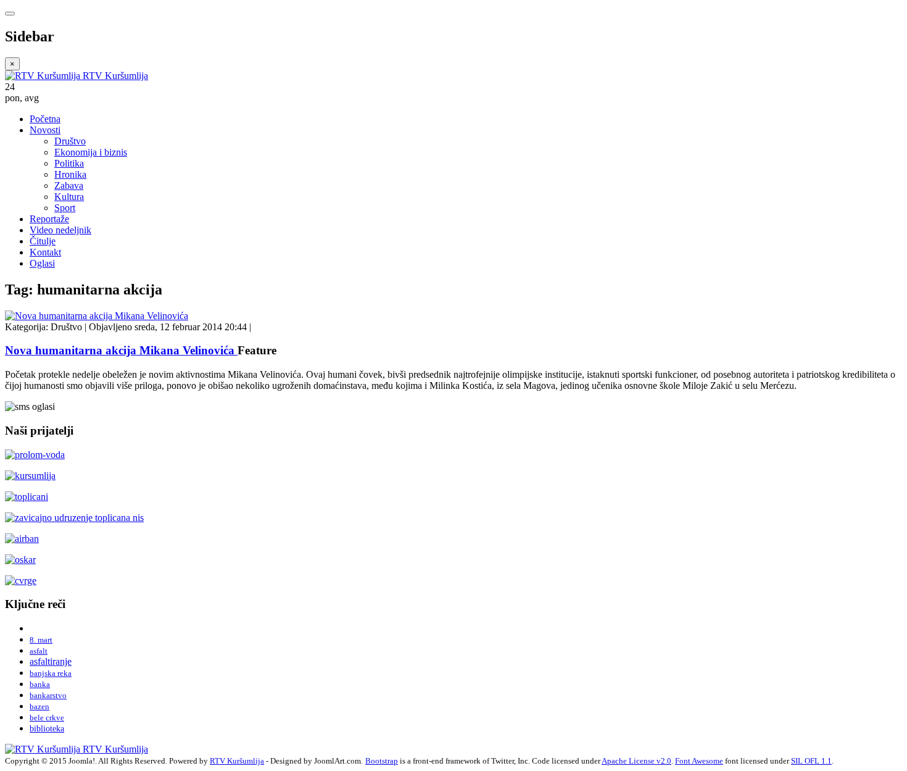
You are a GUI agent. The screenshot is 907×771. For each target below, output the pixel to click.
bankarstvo (48, 695)
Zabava (68, 185)
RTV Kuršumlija (237, 760)
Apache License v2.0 (636, 760)
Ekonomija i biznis (90, 152)
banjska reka (51, 673)
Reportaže (49, 219)
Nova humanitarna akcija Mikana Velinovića (121, 350)
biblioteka (47, 728)
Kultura (69, 196)
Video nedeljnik (60, 230)
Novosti (45, 130)
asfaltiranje (51, 661)
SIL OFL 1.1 (811, 760)
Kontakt (45, 252)
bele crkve (47, 717)
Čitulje (43, 241)
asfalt (39, 651)
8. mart (41, 639)
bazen (39, 706)
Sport (64, 207)
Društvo (70, 141)
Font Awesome (699, 760)
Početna (45, 119)
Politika (69, 163)
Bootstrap (381, 760)
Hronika (70, 174)
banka (40, 684)
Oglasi (42, 263)
